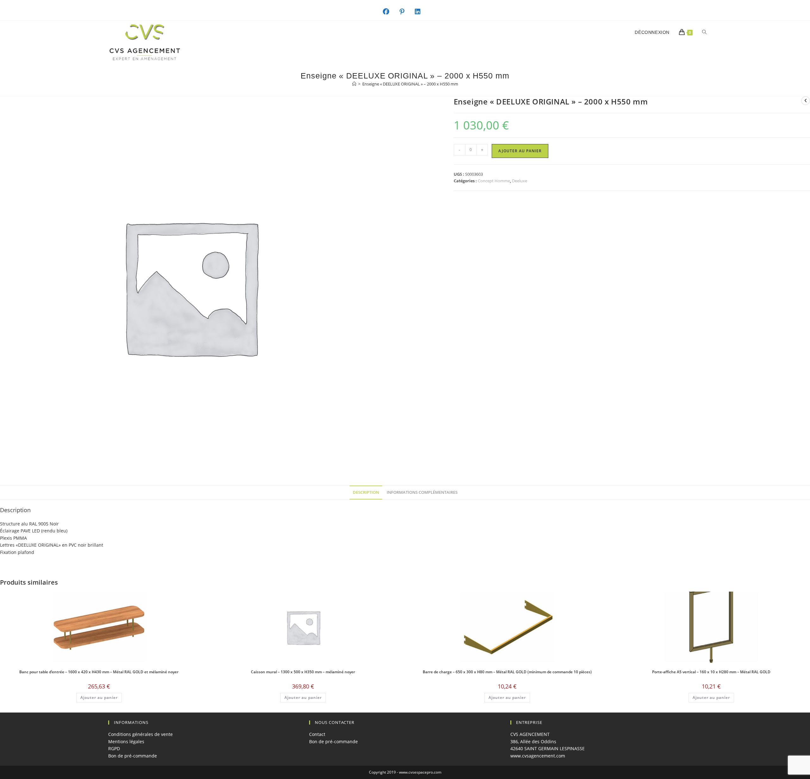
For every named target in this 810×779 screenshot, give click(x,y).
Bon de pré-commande (132, 756)
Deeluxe (519, 181)
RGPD (114, 748)
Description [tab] (366, 492)
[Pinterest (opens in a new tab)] (405, 12)
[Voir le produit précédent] (805, 100)
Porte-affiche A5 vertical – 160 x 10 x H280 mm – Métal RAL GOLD (711, 672)
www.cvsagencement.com (537, 756)
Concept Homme (494, 181)
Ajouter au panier (520, 151)
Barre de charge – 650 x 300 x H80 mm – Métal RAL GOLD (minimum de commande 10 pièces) (507, 672)
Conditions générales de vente (140, 734)
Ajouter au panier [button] (99, 697)
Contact (317, 734)
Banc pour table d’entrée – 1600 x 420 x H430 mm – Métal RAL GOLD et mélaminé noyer (98, 672)
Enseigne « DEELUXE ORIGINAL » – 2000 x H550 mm (410, 84)
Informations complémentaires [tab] (422, 492)
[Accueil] (354, 84)
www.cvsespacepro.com (420, 772)
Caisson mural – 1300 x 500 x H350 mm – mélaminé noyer (303, 672)
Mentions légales (126, 741)
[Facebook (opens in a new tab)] (389, 12)
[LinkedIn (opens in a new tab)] (421, 12)
